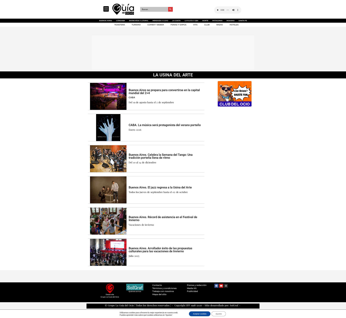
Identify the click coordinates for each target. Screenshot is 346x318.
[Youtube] (221, 286)
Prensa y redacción (197, 285)
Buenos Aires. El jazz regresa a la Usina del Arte (160, 187)
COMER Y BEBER (155, 24)
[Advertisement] (157, 52)
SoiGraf (234, 305)
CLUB (207, 24)
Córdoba (120, 21)
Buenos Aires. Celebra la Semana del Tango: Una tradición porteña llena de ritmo (161, 156)
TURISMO (136, 24)
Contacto (157, 285)
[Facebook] (216, 286)
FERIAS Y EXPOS (178, 24)
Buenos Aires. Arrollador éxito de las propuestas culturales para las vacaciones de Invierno (160, 250)
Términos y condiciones (164, 288)
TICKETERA (119, 24)
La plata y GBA (191, 21)
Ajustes (219, 314)
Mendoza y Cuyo (160, 21)
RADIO (219, 24)
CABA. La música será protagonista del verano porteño (165, 125)
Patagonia (217, 21)
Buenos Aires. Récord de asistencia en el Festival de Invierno (163, 218)
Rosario (230, 21)
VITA (195, 24)
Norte (205, 21)
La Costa (176, 21)
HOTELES (234, 24)
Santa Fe (243, 21)
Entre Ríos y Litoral (138, 21)
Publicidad (192, 291)
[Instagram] (226, 286)
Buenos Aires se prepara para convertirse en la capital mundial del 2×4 (164, 91)
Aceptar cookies (199, 314)
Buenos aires (105, 21)
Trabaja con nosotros (163, 291)
